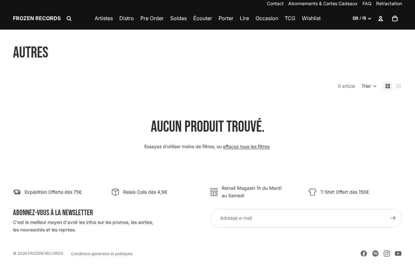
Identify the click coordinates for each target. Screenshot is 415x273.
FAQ (367, 3)
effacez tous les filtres (246, 146)
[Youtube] (398, 253)
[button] (369, 86)
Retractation (389, 3)
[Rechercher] (69, 18)
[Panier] (395, 18)
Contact (275, 3)
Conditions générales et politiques (102, 253)
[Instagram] (387, 253)
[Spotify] (375, 253)
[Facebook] (364, 253)
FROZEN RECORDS (45, 253)
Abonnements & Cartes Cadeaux (323, 3)
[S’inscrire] (393, 218)
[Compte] (381, 18)
